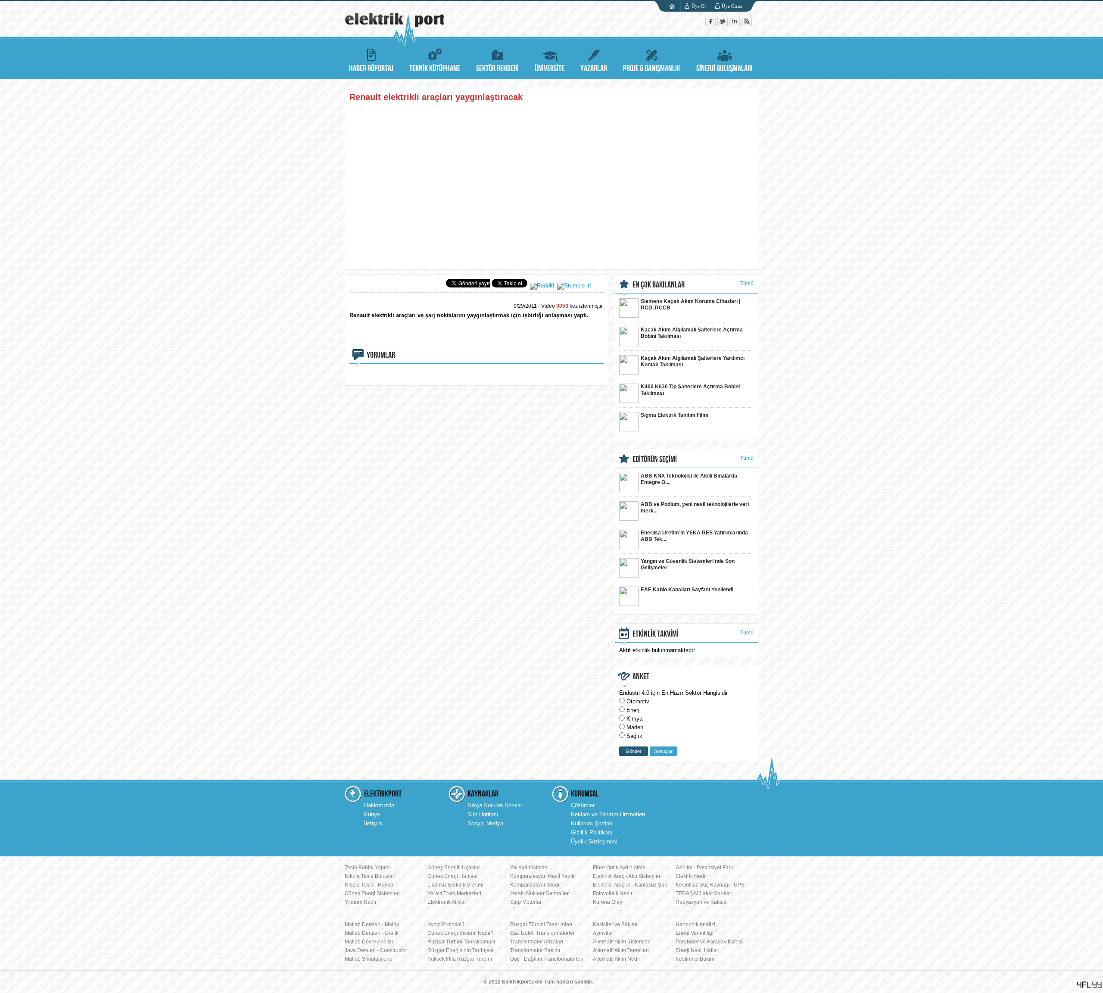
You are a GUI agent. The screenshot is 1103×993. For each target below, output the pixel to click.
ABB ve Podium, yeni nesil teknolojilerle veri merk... (695, 507)
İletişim (373, 823)
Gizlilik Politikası (592, 832)
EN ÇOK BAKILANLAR (659, 285)
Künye (372, 814)
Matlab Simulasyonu (369, 959)
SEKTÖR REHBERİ (497, 68)
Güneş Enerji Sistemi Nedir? (460, 933)
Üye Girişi (732, 6)
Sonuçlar (663, 751)
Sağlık (634, 736)
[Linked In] (735, 24)
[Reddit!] (542, 285)
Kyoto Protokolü (445, 924)
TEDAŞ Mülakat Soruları (704, 893)
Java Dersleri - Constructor (376, 950)
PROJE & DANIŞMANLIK (651, 68)
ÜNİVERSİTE (549, 68)
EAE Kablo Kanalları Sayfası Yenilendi (687, 590)
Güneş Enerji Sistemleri (372, 893)
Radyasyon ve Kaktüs (701, 902)
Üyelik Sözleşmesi (594, 841)
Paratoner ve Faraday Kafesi (709, 941)
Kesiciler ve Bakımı (615, 924)
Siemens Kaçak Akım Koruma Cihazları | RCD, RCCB (690, 304)
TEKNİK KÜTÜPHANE (434, 68)
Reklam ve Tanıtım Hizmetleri (608, 814)
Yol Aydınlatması (529, 867)
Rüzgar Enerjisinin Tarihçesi (460, 950)
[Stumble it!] (574, 285)
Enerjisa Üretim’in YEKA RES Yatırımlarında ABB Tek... (694, 536)
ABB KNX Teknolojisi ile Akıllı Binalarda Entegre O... (689, 479)
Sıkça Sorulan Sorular (494, 805)
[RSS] (747, 24)
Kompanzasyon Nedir (535, 884)
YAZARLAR (593, 68)
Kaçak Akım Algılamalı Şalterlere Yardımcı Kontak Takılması (693, 361)
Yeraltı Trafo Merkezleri (454, 893)
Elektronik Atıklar (446, 902)
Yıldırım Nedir (361, 902)
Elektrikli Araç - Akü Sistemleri (627, 876)
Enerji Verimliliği (695, 933)
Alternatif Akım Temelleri (621, 950)
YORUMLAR (381, 355)
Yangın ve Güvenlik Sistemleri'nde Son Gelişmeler (688, 564)
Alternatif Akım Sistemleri (622, 941)
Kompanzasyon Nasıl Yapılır (543, 876)
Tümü (747, 284)
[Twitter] (723, 24)
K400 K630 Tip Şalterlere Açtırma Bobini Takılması (690, 390)
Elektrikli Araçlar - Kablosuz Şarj (630, 884)
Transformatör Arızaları (536, 941)
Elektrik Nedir (691, 876)
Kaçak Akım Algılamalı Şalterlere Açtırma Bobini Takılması (692, 333)
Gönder (634, 751)
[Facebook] (711, 24)
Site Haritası (483, 814)
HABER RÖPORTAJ (371, 68)
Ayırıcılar (603, 933)
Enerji (633, 710)
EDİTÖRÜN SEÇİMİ (655, 459)
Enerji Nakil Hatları (698, 950)
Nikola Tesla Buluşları (370, 876)
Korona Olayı (608, 902)
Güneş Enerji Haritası (452, 876)
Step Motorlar (526, 902)
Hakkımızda (379, 805)
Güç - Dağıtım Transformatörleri (546, 959)
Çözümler (583, 805)
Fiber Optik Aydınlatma (619, 867)
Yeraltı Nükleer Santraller (539, 893)
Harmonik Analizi (695, 924)
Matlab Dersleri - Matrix (372, 924)
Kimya (634, 718)
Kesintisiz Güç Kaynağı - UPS (710, 884)
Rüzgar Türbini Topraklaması (461, 941)
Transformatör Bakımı (535, 950)
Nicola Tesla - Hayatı (369, 884)
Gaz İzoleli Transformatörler (542, 933)
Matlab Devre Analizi (369, 941)
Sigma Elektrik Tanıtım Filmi (674, 415)
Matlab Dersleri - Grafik (372, 933)
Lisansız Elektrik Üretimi (455, 884)
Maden (634, 727)
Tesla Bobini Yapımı (368, 867)
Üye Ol (699, 6)
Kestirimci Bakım (695, 959)
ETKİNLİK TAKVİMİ (656, 634)
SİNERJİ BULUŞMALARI (724, 68)
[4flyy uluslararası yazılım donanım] (1089, 985)
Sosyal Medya (485, 823)
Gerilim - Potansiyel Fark (704, 867)
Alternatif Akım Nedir (616, 959)
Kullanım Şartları (592, 823)
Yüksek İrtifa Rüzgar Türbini (459, 959)
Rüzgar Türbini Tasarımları (541, 924)
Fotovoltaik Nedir (613, 893)
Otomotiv (637, 701)
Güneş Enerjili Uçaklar (453, 867)
